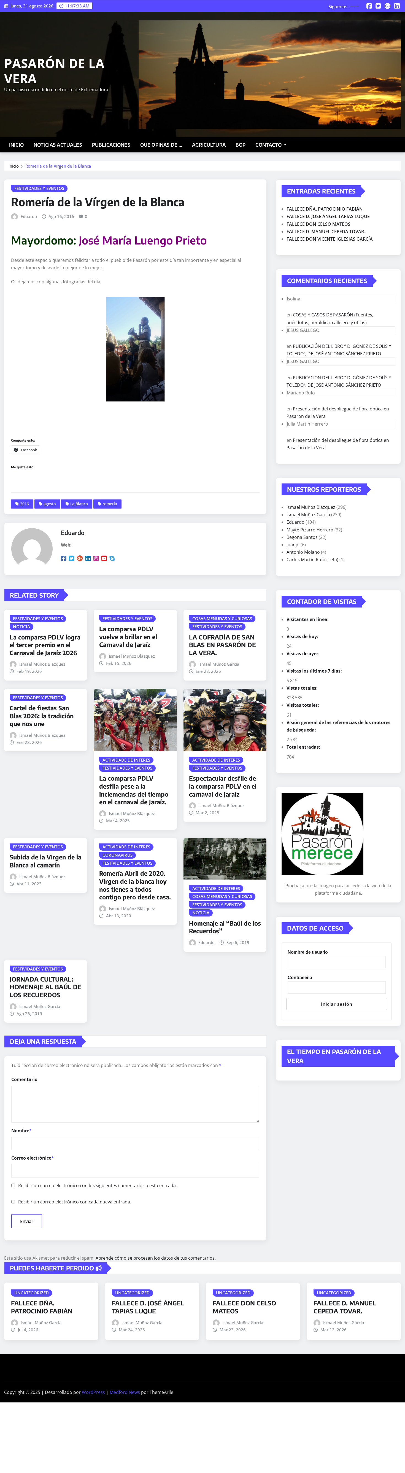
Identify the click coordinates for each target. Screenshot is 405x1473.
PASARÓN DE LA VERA (54, 71)
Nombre (21, 1131)
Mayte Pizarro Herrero (310, 530)
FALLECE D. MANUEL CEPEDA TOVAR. (326, 232)
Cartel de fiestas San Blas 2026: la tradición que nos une (42, 715)
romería (109, 503)
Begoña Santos (302, 537)
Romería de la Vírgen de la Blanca (58, 166)
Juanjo (293, 545)
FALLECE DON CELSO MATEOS (318, 224)
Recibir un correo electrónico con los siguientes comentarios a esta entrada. (97, 1185)
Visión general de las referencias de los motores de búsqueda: (338, 726)
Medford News (125, 1392)
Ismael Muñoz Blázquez (42, 664)
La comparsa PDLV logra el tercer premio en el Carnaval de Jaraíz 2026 (45, 645)
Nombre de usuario (308, 952)
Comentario (24, 1079)
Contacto (268, 145)
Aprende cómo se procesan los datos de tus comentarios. (156, 1258)
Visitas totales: (303, 705)
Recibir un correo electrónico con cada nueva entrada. (74, 1202)
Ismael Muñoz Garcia (218, 664)
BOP (240, 145)
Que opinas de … (161, 145)
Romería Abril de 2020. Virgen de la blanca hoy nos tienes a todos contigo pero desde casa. (135, 885)
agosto (50, 503)
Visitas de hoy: (303, 636)
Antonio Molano (303, 552)
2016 (24, 503)
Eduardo (29, 216)
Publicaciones (111, 145)
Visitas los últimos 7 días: (315, 671)
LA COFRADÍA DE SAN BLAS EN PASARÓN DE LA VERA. (222, 645)
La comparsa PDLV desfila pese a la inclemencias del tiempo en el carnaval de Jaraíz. (133, 790)
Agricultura (209, 145)
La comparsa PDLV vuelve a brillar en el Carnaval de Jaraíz (128, 636)
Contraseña (300, 977)
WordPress (93, 1392)
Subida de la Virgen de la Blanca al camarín (45, 861)
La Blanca (79, 503)
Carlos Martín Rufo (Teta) (312, 560)
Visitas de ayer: (304, 654)
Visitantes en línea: (308, 619)
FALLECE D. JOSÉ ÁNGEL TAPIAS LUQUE (328, 216)
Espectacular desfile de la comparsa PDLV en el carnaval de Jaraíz (222, 786)
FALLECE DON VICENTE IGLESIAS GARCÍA (330, 239)
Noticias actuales (58, 145)
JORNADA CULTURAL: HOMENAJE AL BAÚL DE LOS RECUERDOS (46, 987)
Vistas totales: (303, 688)
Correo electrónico (32, 1158)
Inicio (16, 145)
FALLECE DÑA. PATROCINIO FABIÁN (325, 209)
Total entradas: (304, 747)
